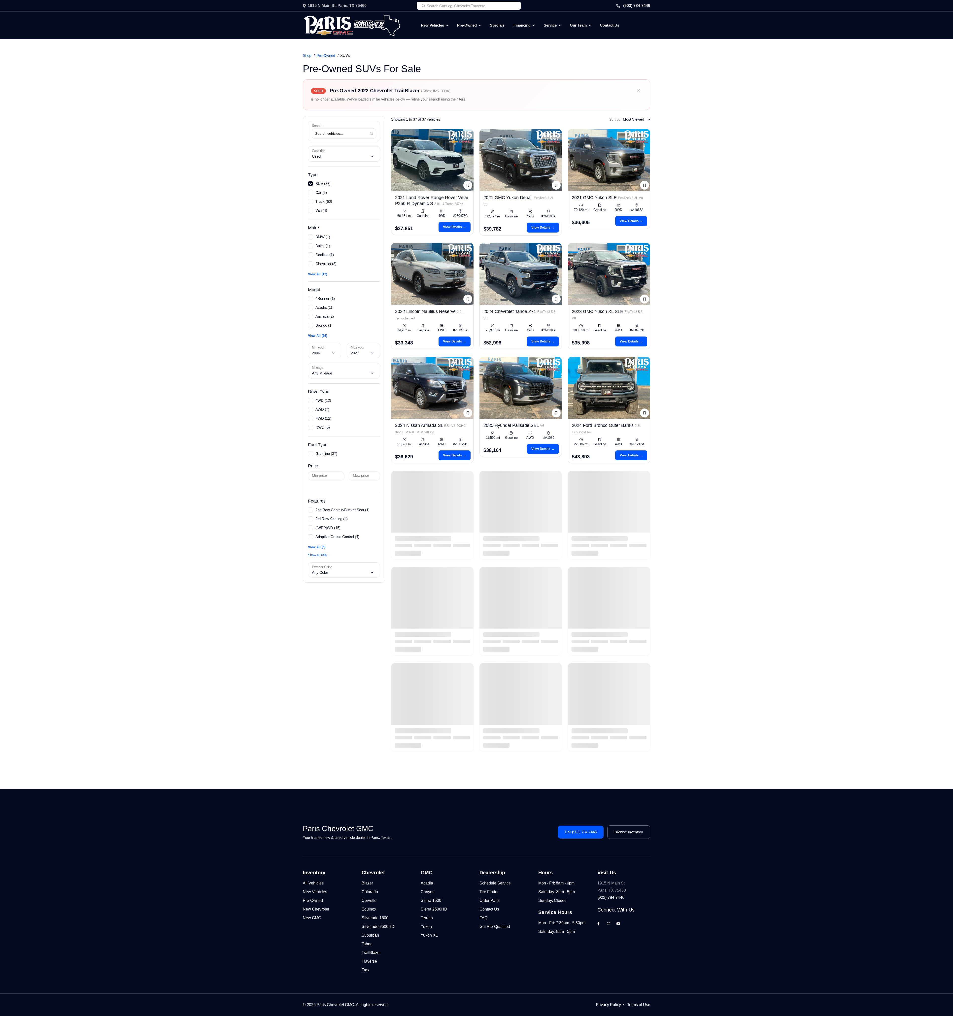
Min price (319, 475)
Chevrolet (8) (326, 264)
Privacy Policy (608, 1005)
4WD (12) (323, 400)
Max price (361, 475)
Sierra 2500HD (434, 909)
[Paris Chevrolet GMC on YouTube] (618, 924)
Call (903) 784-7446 (581, 832)
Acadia (427, 883)
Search (317, 126)
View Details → (454, 227)
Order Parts (489, 900)
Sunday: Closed (552, 900)
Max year (357, 347)
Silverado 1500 (375, 918)
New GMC (312, 918)
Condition (318, 151)
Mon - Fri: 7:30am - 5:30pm (561, 923)
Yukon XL (429, 935)
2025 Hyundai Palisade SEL (513, 425)
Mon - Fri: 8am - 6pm (556, 883)
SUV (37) (323, 183)
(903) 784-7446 (636, 5)
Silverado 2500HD (378, 926)
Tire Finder (489, 892)
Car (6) (321, 192)
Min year (318, 347)
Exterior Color (322, 567)
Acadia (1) (323, 307)
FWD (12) (323, 418)
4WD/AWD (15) (327, 528)
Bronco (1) (324, 325)
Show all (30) (317, 555)
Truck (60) (323, 201)
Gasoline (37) (326, 453)
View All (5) (316, 547)
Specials (497, 25)
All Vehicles (313, 883)
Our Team (578, 25)
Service (550, 25)
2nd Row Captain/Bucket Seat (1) (342, 510)
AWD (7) (322, 409)
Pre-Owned (467, 25)
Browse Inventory (628, 832)
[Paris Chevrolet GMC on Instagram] (608, 924)
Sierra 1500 (431, 900)
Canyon (428, 892)
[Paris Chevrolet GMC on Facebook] (599, 924)
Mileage (317, 368)
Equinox (369, 909)
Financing (522, 25)
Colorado (370, 892)
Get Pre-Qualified (494, 926)
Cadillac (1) (324, 255)
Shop (307, 55)
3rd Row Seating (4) (331, 519)
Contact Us (609, 25)
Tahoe (367, 944)
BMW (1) (322, 237)
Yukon (426, 926)
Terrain (427, 918)
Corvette (369, 900)
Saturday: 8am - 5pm (556, 892)
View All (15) (317, 274)
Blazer (367, 883)
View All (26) (317, 336)
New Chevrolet (316, 909)
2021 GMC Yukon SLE (607, 197)
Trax (365, 970)
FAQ (483, 918)
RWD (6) (322, 427)
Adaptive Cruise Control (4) (337, 537)
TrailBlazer (371, 952)
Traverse (369, 961)
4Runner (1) (325, 298)
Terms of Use (638, 1005)
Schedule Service (495, 883)
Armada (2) (324, 316)
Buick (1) (322, 246)
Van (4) (321, 210)
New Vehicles (432, 25)
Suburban (370, 935)
